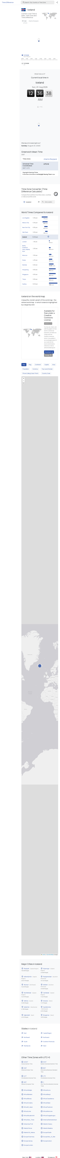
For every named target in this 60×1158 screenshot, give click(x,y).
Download (49, 352)
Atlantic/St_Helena (28, 1132)
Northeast (25, 1037)
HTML (40, 107)
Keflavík (44, 985)
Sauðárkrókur (46, 1007)
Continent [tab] (38, 364)
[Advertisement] (39, 39)
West (43, 1046)
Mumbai (24, 265)
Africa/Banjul (45, 1094)
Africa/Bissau (26, 1098)
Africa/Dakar (45, 1103)
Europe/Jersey (26, 1141)
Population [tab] (26, 369)
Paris (23, 249)
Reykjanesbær (46, 976)
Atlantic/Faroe (26, 1128)
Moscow (24, 255)
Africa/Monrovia (46, 1111)
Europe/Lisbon (46, 1141)
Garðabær (45, 993)
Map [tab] (24, 364)
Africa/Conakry (27, 1103)
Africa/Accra (45, 1090)
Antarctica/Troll (27, 1124)
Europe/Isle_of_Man (48, 1137)
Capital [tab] (47, 364)
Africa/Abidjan (26, 1090)
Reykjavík (25, 968)
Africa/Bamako (26, 1094)
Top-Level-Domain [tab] (47, 369)
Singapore (25, 274)
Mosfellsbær (26, 993)
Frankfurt (25, 247)
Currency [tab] (35, 369)
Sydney (24, 284)
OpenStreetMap (50, 954)
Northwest (45, 1037)
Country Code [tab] (46, 373)
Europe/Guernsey (27, 1137)
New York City (26, 227)
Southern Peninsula (47, 1041)
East (23, 1033)
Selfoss (24, 1001)
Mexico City (25, 223)
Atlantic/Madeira (47, 1128)
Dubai (24, 260)
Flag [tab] (30, 364)
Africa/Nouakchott (27, 1115)
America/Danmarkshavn (49, 1120)
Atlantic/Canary (46, 1124)
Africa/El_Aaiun (27, 1107)
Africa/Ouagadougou (48, 1115)
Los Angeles (25, 218)
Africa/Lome (26, 1111)
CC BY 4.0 (48, 323)
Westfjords (25, 1046)
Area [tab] (53, 364)
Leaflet (43, 954)
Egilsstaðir (25, 1015)
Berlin (24, 246)
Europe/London (27, 1145)
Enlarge (48, 355)
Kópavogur (45, 968)
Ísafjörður (25, 1007)
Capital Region (46, 1033)
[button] (23, 378)
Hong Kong (25, 270)
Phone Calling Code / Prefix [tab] (30, 373)
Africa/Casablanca (47, 1098)
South (24, 1041)
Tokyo (24, 279)
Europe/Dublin (46, 1132)
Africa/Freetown (47, 1107)
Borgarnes (45, 1015)
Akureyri (25, 985)
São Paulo (25, 232)
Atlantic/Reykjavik (50, 159)
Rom (23, 251)
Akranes (44, 1001)
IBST (49, 1070)
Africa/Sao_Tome (27, 1120)
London (24, 242)
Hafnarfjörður (26, 976)
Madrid (28, 249)
